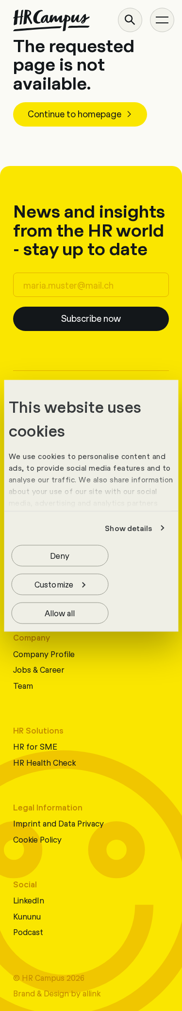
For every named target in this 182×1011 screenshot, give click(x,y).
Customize (53, 583)
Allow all (60, 612)
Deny (59, 555)
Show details (128, 528)
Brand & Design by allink (56, 993)
